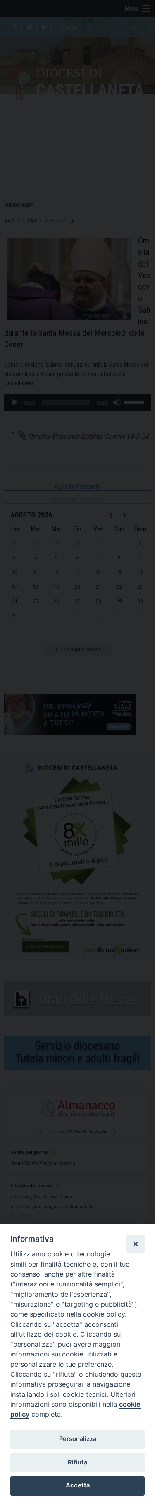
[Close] (135, 1244)
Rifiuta (77, 1462)
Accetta (78, 1485)
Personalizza (77, 1439)
